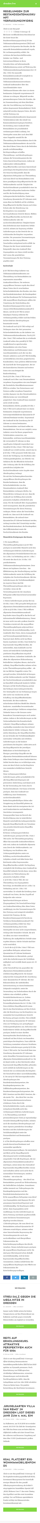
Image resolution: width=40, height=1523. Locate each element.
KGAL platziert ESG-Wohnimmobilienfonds (19, 1462)
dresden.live (9, 4)
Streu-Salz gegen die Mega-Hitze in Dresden (19, 1300)
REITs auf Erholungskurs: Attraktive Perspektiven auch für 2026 (17, 1344)
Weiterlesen (20, 1326)
